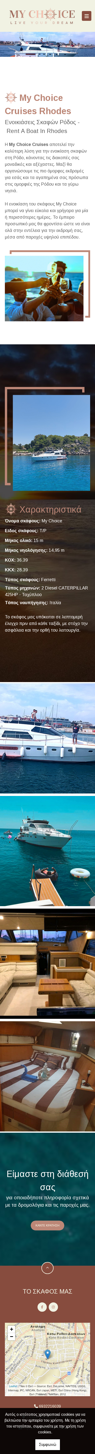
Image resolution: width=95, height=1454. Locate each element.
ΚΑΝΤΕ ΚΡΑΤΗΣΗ (47, 1225)
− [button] (11, 1337)
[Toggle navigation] (87, 16)
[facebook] (42, 1307)
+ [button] (11, 1329)
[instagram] (53, 1307)
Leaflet (13, 1386)
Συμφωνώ (47, 1444)
